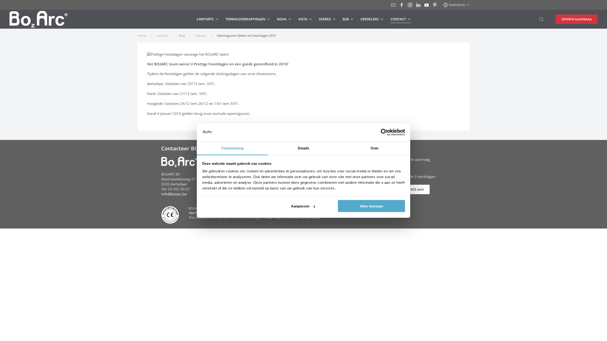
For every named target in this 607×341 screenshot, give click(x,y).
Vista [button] (302, 19)
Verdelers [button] (369, 19)
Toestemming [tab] (232, 148)
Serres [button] (325, 19)
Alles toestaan (371, 206)
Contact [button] (398, 19)
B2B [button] (346, 19)
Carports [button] (205, 19)
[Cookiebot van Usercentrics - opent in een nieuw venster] (384, 132)
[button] (456, 4)
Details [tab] (303, 148)
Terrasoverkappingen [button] (245, 19)
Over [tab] (375, 148)
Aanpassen (300, 206)
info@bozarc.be (174, 194)
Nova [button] (281, 19)
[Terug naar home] (38, 19)
